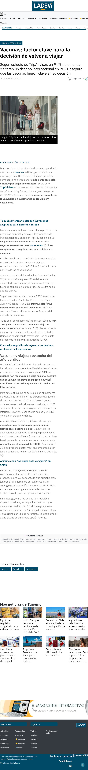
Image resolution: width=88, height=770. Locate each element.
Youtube (33, 747)
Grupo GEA (29, 28)
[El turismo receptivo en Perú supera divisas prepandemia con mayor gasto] (78, 641)
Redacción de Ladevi (17, 162)
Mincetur (19, 28)
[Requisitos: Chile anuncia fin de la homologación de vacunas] (55, 612)
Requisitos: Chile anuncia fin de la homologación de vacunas (55, 624)
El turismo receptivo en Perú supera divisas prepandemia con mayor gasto (78, 655)
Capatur (61, 28)
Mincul (78, 28)
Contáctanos (65, 761)
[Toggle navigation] (5, 14)
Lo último (12, 18)
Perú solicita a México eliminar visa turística (54, 652)
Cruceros (63, 18)
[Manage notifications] (82, 765)
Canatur (52, 28)
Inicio (4, 43)
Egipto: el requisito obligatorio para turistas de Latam (9, 624)
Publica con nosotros (61, 756)
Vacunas (5, 569)
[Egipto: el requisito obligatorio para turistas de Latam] (9, 612)
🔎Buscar (19, 747)
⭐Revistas (84, 18)
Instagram (34, 739)
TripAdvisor (18, 569)
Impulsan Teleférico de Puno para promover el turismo (30, 655)
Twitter (33, 731)
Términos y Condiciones (10, 763)
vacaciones (36, 245)
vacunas (19, 172)
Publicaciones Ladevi (51, 732)
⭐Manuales (73, 18)
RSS (70, 765)
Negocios (21, 18)
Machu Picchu (42, 28)
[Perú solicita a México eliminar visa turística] (55, 641)
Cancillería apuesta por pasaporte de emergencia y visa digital (7, 655)
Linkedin (33, 743)
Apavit (70, 28)
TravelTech (31, 18)
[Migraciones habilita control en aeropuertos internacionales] (78, 612)
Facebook (34, 735)
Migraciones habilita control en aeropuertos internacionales (77, 624)
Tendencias (53, 18)
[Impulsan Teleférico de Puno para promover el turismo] (32, 641)
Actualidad (15, 43)
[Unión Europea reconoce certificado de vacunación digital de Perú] (32, 612)
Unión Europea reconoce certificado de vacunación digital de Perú (31, 626)
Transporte (42, 18)
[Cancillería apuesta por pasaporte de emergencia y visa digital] (9, 641)
